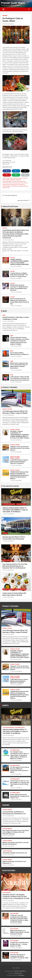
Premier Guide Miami (13, 2)
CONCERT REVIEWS (7, 809)
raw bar (25, 182)
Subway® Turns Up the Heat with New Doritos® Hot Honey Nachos (20, 448)
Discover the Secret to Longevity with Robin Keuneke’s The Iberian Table (19, 956)
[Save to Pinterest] (6, 175)
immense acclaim (7, 182)
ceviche (20, 178)
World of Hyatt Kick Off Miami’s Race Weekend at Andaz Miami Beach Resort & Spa (19, 301)
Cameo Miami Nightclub (10, 195)
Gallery (4, 228)
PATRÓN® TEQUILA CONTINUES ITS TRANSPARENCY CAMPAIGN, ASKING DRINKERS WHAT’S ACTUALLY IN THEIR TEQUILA (19, 435)
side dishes (14, 186)
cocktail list (18, 179)
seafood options (6, 186)
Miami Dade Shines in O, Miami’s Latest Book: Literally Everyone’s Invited (19, 932)
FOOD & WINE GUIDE (8, 560)
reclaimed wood (6, 184)
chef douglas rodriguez (8, 179)
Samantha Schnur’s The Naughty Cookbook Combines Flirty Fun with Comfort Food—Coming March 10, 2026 (15, 896)
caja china (15, 178)
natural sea (15, 182)
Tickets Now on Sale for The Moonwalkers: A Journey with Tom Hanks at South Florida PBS (19, 783)
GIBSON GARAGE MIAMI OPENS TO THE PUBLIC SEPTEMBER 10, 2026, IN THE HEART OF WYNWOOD (15, 510)
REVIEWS (5, 805)
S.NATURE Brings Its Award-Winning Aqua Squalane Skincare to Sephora (19, 461)
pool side (20, 182)
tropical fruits (5, 187)
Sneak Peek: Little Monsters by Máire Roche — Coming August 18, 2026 (19, 944)
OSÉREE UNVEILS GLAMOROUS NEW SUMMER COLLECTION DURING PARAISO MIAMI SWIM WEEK (19, 262)
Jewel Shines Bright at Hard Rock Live (14, 853)
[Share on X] (25, 171)
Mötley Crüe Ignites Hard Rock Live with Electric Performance (15, 843)
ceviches (25, 178)
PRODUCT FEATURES (10, 606)
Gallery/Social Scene (10, 206)
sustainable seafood (23, 186)
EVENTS (5, 705)
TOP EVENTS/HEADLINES (9, 504)
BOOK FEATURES (8, 870)
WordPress (21, 975)
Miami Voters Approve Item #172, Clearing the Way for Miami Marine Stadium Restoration (19, 365)
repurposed (14, 184)
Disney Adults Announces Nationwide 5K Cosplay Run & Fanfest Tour (19, 796)
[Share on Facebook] (6, 171)
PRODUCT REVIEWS (9, 387)
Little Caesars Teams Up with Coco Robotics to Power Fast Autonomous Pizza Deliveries (19, 378)
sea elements (21, 184)
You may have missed (10, 486)
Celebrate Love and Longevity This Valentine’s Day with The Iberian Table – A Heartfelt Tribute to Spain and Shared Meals (19, 918)
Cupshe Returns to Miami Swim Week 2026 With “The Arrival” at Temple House (19, 274)
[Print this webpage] (25, 175)
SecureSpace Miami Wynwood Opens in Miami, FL (19, 353)
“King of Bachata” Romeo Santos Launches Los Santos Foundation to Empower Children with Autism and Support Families (19, 341)
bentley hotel (8, 178)
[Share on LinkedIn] (16, 171)
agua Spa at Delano (22, 200)
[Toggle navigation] (3, 9)
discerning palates (7, 181)
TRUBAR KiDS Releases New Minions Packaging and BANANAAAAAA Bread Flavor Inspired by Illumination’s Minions (19, 475)
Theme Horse (18, 973)
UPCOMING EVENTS (21, 504)
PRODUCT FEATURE (7, 409)
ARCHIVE (4, 15)
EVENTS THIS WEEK (15, 456)
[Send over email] (16, 175)
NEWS (4, 311)
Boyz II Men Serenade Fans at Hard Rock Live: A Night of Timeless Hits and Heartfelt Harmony (15, 832)
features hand (16, 181)
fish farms (23, 181)
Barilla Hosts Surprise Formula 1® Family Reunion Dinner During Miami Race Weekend (19, 287)
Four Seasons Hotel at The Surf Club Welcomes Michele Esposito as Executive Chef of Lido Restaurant (14, 566)
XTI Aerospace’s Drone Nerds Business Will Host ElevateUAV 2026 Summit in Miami (19, 769)
